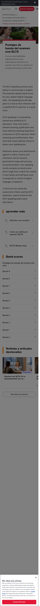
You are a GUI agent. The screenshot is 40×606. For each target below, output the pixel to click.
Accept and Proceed (19, 602)
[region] (19, 590)
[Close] (35, 577)
